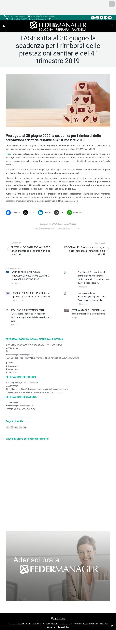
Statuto (10, 363)
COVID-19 (70, 228)
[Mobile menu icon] (112, 4)
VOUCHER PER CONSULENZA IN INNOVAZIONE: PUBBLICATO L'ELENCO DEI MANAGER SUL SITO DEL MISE (30, 275)
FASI (78, 228)
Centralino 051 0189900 (15, 16)
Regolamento (13, 366)
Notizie (59, 224)
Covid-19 (52, 224)
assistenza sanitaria (47, 228)
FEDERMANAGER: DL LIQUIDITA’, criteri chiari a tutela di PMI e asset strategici (89, 312)
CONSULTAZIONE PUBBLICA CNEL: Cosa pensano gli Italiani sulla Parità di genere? (31, 295)
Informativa (11, 372)
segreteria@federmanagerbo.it (43, 16)
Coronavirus (61, 228)
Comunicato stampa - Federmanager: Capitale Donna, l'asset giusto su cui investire (92, 296)
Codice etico (12, 369)
